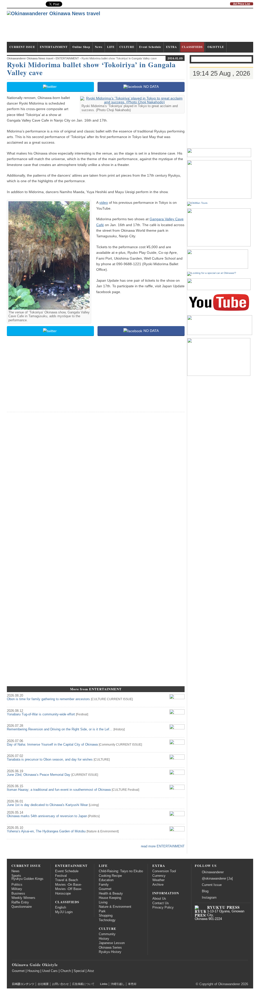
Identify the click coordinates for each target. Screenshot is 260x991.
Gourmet (105, 889)
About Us (159, 898)
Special (79, 971)
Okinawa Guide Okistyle (35, 964)
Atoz (90, 971)
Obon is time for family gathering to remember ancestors (48, 699)
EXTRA (171, 47)
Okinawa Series (110, 947)
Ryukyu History (110, 952)
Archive (158, 884)
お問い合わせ (60, 983)
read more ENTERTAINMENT (163, 846)
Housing (33, 971)
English (60, 907)
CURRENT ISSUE (22, 47)
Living (94, 805)
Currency (159, 876)
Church (65, 971)
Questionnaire (21, 907)
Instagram (209, 897)
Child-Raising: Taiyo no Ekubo (121, 871)
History (119, 729)
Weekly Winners (23, 898)
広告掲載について (83, 983)
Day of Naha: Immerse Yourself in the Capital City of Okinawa (52, 744)
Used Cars (50, 971)
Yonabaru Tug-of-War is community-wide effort (41, 714)
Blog (205, 891)
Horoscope (63, 893)
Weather (158, 880)
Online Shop (81, 47)
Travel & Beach (66, 880)
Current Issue (212, 885)
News (98, 47)
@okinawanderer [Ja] (217, 878)
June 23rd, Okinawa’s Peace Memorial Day (38, 775)
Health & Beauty (111, 893)
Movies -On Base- (68, 884)
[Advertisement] (160, 27)
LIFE (111, 47)
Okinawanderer (213, 872)
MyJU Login (64, 912)
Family (104, 884)
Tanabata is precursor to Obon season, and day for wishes (50, 759)
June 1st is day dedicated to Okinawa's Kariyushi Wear (47, 805)
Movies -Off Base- (68, 889)
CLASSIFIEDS (192, 47)
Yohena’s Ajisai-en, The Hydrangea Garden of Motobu (46, 831)
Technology (107, 920)
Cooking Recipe (110, 876)
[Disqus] (96, 479)
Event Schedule (150, 47)
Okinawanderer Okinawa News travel (30, 58)
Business (18, 893)
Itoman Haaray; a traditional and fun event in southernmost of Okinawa (59, 790)
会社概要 (43, 983)
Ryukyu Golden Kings (27, 879)
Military (16, 889)
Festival (82, 714)
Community (107, 744)
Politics (94, 816)
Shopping (105, 915)
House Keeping (110, 898)
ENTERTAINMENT (54, 47)
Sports (16, 876)
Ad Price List (241, 3)
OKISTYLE (215, 47)
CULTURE (126, 47)
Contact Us (160, 903)
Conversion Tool (164, 871)
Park (102, 911)
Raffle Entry (20, 902)
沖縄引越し (118, 983)
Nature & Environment (102, 831)
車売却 (132, 983)
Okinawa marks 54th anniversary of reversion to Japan (47, 816)
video (103, 202)
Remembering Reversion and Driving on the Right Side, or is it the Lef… (59, 729)
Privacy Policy (163, 907)
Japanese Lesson (112, 943)
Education (106, 880)
